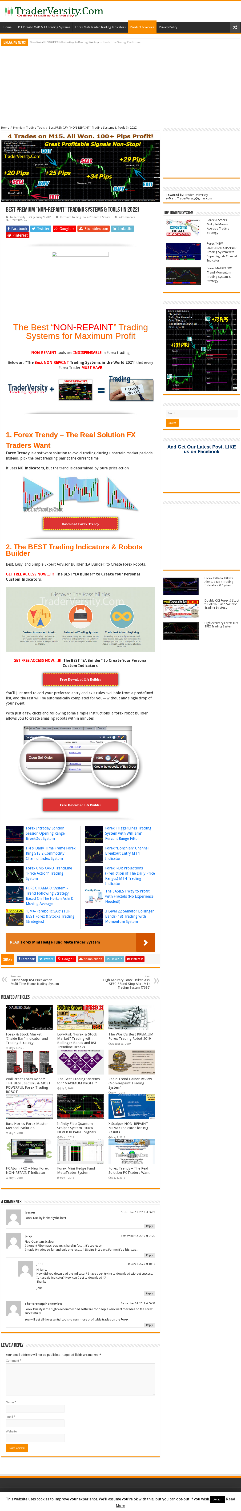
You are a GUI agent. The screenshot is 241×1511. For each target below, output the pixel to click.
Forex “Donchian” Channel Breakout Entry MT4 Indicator (127, 853)
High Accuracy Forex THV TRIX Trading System (221, 624)
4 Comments (127, 217)
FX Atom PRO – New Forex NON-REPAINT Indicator (27, 1170)
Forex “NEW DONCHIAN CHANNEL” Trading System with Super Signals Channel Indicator (222, 252)
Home (8, 27)
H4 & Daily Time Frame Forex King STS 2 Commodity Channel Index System (51, 853)
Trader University (196, 195)
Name (11, 1402)
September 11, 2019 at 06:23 (138, 1212)
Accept (217, 1499)
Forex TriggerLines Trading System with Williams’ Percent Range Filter (128, 833)
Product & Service (142, 27)
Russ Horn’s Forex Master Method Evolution (27, 1126)
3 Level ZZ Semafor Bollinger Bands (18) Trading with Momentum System (129, 916)
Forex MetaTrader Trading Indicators (100, 27)
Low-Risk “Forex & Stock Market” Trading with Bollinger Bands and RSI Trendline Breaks (77, 1040)
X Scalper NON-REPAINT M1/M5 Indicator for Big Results (128, 1128)
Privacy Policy (168, 27)
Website (11, 1431)
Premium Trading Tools (29, 127)
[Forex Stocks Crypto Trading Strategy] (54, 11)
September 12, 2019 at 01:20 (138, 1235)
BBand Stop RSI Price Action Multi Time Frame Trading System (35, 980)
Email (10, 1417)
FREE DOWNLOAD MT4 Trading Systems (43, 27)
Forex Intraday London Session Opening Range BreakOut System (45, 833)
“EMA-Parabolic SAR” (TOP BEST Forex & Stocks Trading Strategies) (50, 916)
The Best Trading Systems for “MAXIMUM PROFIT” (78, 1081)
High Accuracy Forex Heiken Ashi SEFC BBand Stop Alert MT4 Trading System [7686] (126, 982)
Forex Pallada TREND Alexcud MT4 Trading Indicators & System (219, 581)
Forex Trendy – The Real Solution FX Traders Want (129, 1170)
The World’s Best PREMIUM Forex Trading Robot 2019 (130, 1036)
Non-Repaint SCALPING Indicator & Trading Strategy (64, 42)
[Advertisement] (120, 82)
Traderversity (17, 217)
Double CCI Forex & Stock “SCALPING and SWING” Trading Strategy (222, 604)
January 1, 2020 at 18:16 (141, 1263)
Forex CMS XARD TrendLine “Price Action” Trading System (49, 873)
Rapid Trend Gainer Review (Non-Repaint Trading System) (130, 1083)
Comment (13, 1360)
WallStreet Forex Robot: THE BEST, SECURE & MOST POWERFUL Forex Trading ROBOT (28, 1085)
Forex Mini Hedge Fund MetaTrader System (76, 1170)
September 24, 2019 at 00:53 (138, 1303)
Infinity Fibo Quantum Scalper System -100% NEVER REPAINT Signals (76, 1128)
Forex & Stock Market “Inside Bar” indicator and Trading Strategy (27, 1038)
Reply (149, 1226)
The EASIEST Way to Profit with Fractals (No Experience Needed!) (129, 896)
